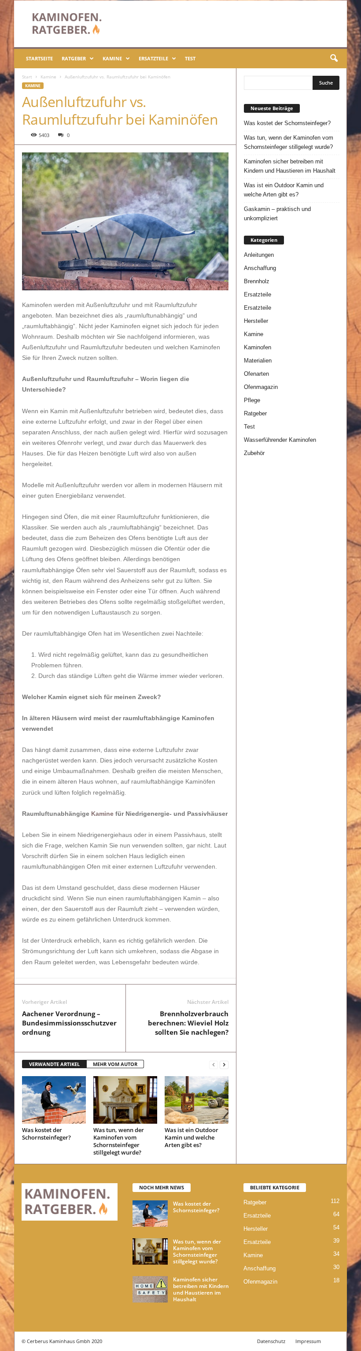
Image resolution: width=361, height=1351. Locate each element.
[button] (333, 58)
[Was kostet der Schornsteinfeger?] (54, 1100)
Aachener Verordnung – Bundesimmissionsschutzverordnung (69, 1022)
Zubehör (254, 453)
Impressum (308, 1341)
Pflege (252, 400)
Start (27, 77)
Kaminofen (257, 347)
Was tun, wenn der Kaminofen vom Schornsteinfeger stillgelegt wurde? (118, 1141)
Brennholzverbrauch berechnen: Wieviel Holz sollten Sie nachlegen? (188, 1022)
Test (190, 58)
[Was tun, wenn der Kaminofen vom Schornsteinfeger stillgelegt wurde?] (125, 1100)
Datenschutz (271, 1341)
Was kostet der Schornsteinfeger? (46, 1133)
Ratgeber (74, 58)
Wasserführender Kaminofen (280, 440)
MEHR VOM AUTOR (115, 1064)
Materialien (258, 360)
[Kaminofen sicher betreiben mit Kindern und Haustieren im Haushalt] (150, 1289)
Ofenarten (256, 373)
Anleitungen (259, 255)
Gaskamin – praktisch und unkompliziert (277, 214)
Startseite (39, 58)
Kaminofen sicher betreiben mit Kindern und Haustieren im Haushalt (289, 166)
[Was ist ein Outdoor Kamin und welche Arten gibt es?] (196, 1100)
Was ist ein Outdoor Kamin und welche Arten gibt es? (191, 1137)
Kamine (112, 58)
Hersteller (256, 321)
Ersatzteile (153, 58)
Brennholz (256, 281)
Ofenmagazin (261, 387)
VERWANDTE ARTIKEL (54, 1064)
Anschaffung (260, 268)
